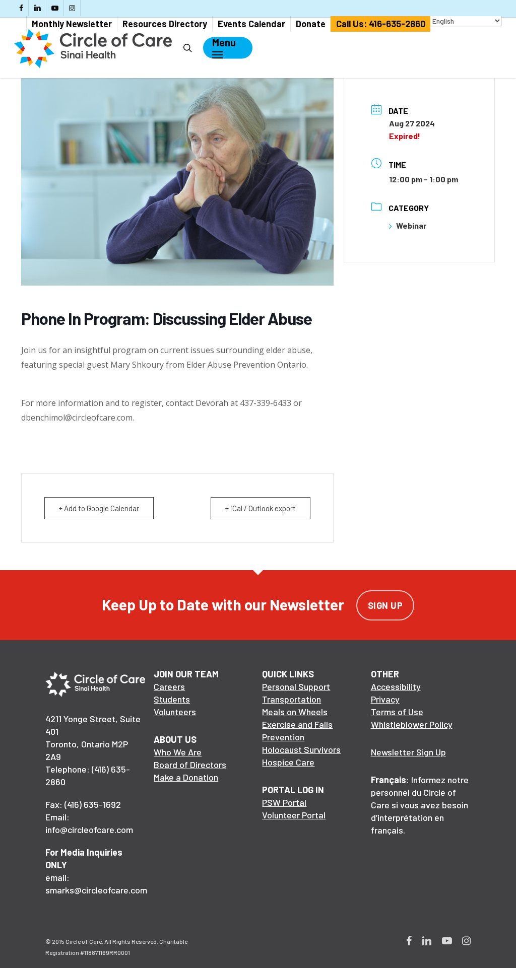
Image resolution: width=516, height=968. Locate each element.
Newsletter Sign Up (408, 751)
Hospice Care (288, 762)
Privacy (385, 699)
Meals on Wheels (295, 711)
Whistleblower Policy (412, 724)
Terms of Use (397, 711)
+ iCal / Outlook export (260, 508)
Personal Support (296, 686)
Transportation (291, 699)
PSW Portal (284, 802)
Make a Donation (186, 777)
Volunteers (175, 711)
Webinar (411, 225)
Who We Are (178, 751)
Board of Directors (190, 764)
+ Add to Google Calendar (99, 508)
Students (172, 699)
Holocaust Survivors (301, 749)
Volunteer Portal (294, 814)
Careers (169, 686)
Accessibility (396, 686)
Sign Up (385, 605)
